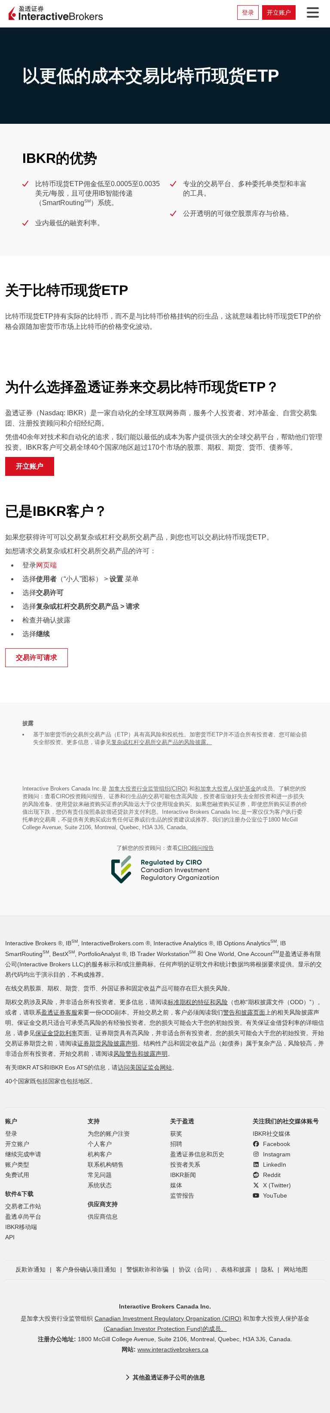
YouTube (274, 1195)
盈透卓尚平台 (23, 1217)
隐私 (267, 1269)
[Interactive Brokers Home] (56, 13)
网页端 (46, 565)
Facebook (275, 1144)
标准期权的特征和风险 (198, 1002)
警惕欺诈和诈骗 (147, 1269)
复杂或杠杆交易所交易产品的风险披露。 (161, 742)
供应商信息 (103, 1217)
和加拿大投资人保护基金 (225, 788)
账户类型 (17, 1165)
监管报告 (182, 1195)
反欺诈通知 (30, 1269)
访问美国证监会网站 (145, 1067)
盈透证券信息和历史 (197, 1154)
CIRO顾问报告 (196, 848)
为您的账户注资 (109, 1134)
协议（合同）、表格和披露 (215, 1269)
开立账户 (279, 12)
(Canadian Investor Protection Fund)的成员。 (165, 1329)
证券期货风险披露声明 (107, 1043)
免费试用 (17, 1175)
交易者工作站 (23, 1206)
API (10, 1237)
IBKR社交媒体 (271, 1134)
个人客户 (100, 1144)
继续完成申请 (23, 1154)
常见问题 (100, 1175)
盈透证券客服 (59, 1012)
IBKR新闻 (183, 1175)
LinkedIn (273, 1165)
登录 (248, 12)
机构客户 (100, 1154)
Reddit (271, 1175)
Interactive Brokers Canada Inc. (165, 1306)
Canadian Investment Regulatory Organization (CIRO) (168, 1318)
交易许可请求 (36, 657)
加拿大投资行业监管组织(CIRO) (148, 788)
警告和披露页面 (244, 1012)
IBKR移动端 (21, 1227)
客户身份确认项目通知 (86, 1269)
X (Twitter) (276, 1185)
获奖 (176, 1134)
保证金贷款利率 (56, 1033)
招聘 (176, 1144)
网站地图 (296, 1269)
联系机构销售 (106, 1165)
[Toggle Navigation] (311, 12)
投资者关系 (185, 1165)
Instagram (275, 1154)
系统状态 (100, 1185)
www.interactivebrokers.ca (173, 1349)
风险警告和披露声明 (140, 1054)
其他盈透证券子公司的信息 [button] (169, 1377)
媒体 (176, 1185)
